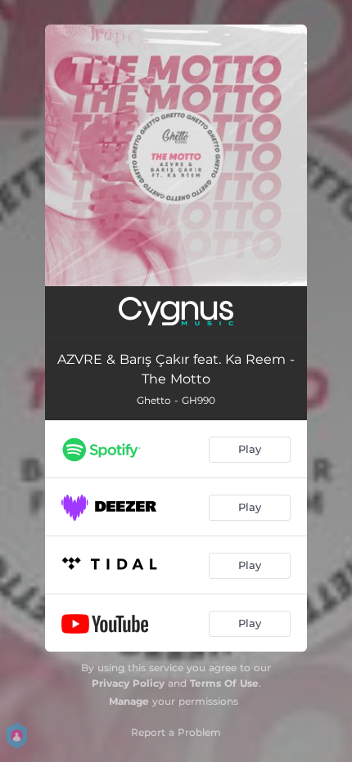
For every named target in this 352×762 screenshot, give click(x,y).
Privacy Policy (128, 683)
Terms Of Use (224, 683)
